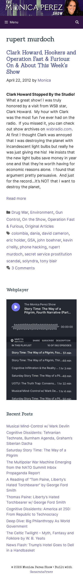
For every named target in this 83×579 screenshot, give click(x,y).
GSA (31, 240)
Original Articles (39, 226)
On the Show (34, 219)
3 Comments (23, 268)
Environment (41, 212)
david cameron (55, 233)
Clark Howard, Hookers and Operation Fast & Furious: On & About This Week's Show (41, 62)
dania (35, 233)
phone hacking (33, 247)
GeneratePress (41, 572)
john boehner (49, 240)
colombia (19, 233)
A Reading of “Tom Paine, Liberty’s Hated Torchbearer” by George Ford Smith (37, 484)
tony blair (48, 261)
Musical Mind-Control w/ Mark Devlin (37, 426)
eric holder (15, 240)
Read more (16, 198)
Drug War (19, 212)
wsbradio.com (59, 129)
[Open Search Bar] (77, 22)
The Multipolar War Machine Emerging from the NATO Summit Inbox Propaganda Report (38, 467)
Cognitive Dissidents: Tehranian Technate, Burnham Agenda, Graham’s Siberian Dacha (39, 438)
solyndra (30, 261)
